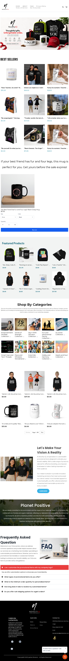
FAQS (32, 6)
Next (42, 432)
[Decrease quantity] (2, 224)
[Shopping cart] (66, 7)
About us (32, 625)
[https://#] (34, 608)
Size (2, 214)
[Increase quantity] (15, 224)
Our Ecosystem (35, 7)
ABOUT (25, 6)
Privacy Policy (41, 6)
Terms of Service (22, 7)
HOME (18, 6)
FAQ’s (41, 625)
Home (31, 622)
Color (19, 214)
